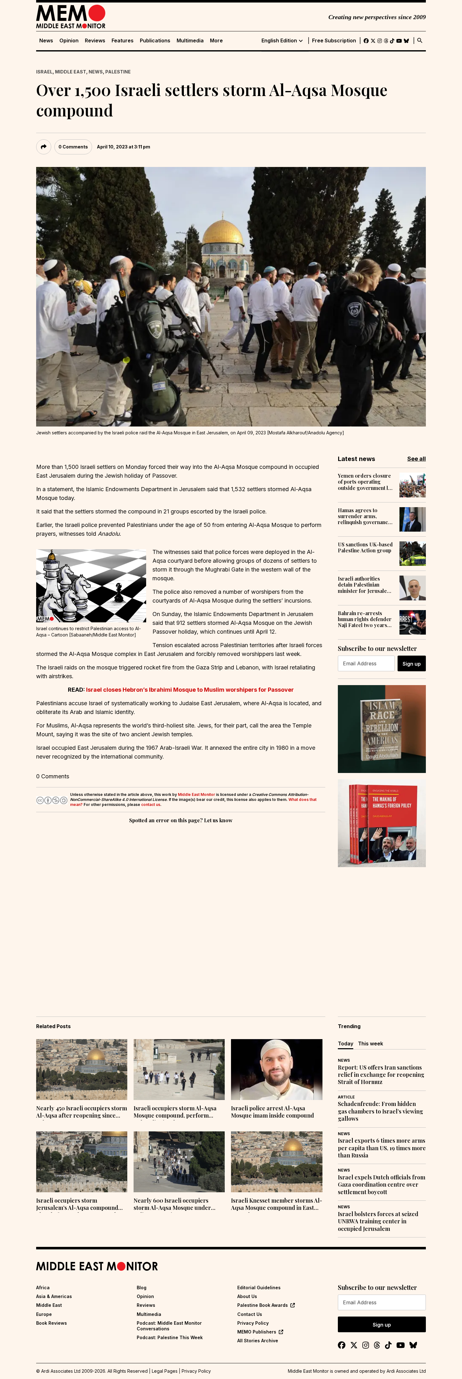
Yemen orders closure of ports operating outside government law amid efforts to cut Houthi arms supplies (366, 482)
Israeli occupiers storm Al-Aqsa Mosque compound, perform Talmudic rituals (175, 1112)
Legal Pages (165, 1371)
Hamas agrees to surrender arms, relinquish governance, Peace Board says (365, 516)
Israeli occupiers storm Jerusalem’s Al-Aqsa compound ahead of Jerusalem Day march (77, 1205)
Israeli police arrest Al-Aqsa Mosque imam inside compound (272, 1112)
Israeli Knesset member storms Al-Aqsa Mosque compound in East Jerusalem (276, 1205)
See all (416, 458)
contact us (150, 804)
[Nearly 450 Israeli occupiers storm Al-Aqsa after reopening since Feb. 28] (81, 1069)
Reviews (95, 41)
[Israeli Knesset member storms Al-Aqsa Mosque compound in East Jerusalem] (276, 1161)
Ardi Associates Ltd (406, 1371)
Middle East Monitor (196, 794)
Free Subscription (334, 41)
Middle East (70, 71)
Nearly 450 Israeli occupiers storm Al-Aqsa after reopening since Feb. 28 (81, 1112)
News (46, 41)
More (216, 41)
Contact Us (249, 1314)
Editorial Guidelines (259, 1287)
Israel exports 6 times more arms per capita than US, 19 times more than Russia (382, 1148)
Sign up (412, 664)
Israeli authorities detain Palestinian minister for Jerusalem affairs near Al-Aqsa (364, 585)
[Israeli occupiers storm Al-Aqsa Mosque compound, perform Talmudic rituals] (179, 1069)
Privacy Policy (253, 1323)
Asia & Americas (54, 1296)
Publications (155, 41)
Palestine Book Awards (262, 1305)
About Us (247, 1296)
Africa (43, 1287)
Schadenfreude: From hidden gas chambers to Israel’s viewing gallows (380, 1111)
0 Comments (73, 146)
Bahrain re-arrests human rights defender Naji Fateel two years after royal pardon (365, 619)
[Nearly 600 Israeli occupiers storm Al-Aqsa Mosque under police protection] (179, 1161)
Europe (44, 1314)
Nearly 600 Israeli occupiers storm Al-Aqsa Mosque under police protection (172, 1205)
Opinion (69, 41)
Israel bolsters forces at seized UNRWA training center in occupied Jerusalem (378, 1221)
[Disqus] (180, 911)
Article (346, 1097)
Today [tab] (345, 1043)
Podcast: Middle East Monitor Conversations (169, 1325)
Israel (44, 71)
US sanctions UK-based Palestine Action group (365, 547)
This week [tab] (370, 1043)
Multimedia (190, 41)
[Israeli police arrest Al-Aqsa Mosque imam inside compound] (276, 1069)
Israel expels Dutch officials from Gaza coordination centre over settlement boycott (381, 1185)
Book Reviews (51, 1323)
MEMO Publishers (256, 1331)
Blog (141, 1287)
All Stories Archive (257, 1340)
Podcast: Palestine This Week (170, 1337)
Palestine (118, 71)
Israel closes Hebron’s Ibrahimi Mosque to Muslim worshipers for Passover (190, 689)
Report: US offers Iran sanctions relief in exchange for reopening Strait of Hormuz (381, 1075)
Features (123, 41)
